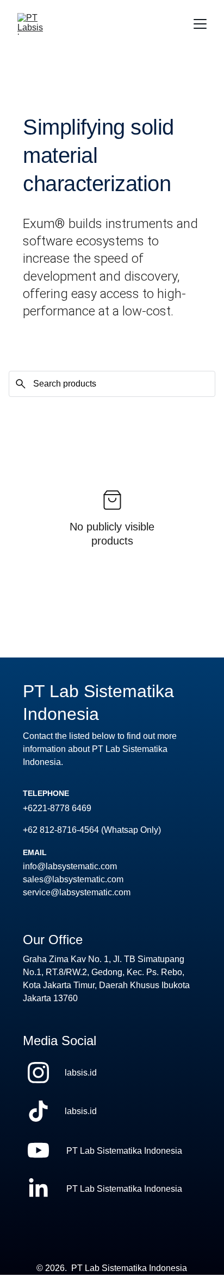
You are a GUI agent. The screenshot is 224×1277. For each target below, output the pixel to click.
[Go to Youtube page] (38, 1150)
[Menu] (200, 24)
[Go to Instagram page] (38, 1072)
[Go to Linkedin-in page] (38, 1188)
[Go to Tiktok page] (38, 1111)
